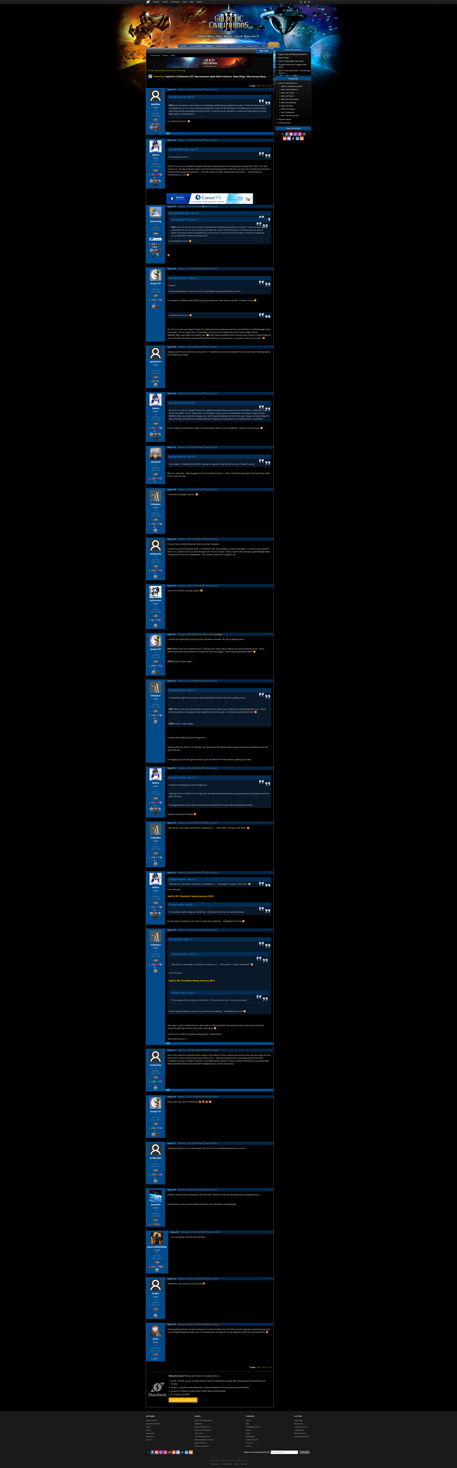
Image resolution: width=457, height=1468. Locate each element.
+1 (155, 1220)
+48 (155, 295)
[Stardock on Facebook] (287, 134)
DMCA (237, 1464)
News (185, 2)
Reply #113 (171, 768)
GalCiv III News (178, 70)
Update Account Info (301, 1436)
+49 (155, 474)
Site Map (244, 1464)
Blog (191, 2)
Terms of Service (226, 1464)
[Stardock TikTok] (293, 138)
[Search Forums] (309, 1)
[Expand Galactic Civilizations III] (277, 83)
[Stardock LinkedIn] (297, 138)
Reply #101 (171, 89)
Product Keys (299, 1430)
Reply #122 (171, 1279)
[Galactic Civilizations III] (228, 25)
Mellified (155, 104)
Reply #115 (171, 872)
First (258, 86)
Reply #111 (171, 634)
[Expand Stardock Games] (277, 119)
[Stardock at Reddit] (285, 138)
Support (199, 2)
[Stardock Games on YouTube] (291, 134)
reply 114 (191, 879)
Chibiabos (155, 504)
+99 (157, 1262)
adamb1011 (156, 361)
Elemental (198, 1424)
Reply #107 (171, 447)
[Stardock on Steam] (304, 134)
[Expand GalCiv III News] (279, 106)
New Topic (264, 50)
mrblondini (155, 553)
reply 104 (191, 402)
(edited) (219, 634)
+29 (155, 616)
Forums (248, 1446)
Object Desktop (151, 1420)
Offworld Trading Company (204, 1440)
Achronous (155, 600)
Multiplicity (150, 1436)
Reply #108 (171, 489)
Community (175, 2)
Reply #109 (171, 539)
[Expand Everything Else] (277, 123)
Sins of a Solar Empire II (203, 1430)
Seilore (155, 154)
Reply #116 (171, 930)
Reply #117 (171, 1050)
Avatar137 (155, 283)
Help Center (298, 1420)
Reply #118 (171, 1097)
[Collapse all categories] (309, 82)
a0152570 (155, 461)
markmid (155, 1204)
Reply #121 (175, 1232)
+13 (155, 377)
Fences (148, 1430)
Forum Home (155, 55)
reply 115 (188, 939)
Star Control (199, 1433)
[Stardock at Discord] (289, 138)
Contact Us (249, 1443)
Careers (248, 1430)
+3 (155, 1354)
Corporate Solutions (153, 1424)
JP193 (155, 1339)
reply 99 (190, 97)
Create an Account (300, 1427)
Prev (263, 86)
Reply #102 (171, 140)
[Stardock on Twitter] (282, 134)
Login (173, 55)
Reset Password (300, 1433)
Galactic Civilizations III (162, 70)
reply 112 (191, 777)
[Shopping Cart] (305, 1)
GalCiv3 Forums (211, 89)
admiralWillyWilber (157, 1246)
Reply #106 (171, 393)
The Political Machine (202, 1436)
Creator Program (252, 1440)
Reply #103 (171, 206)
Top (270, 89)
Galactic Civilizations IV (203, 1427)
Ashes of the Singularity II (204, 1420)
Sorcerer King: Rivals (202, 1446)
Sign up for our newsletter (256, 1452)
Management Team (253, 1427)
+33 (155, 566)
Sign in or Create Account (183, 1400)
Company (250, 1416)
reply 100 (192, 278)
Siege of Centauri (201, 1443)
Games (165, 2)
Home (149, 70)
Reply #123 (171, 1324)
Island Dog (155, 221)
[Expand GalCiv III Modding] (279, 102)
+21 (155, 120)
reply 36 (188, 904)
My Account (298, 1424)
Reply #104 (171, 269)
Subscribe (304, 1452)
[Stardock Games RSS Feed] (302, 138)
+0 (155, 1309)
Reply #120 (171, 1190)
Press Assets (250, 1436)
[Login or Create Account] (301, 1)
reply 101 (194, 149)
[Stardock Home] (148, 1)
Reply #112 (171, 681)
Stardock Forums (211, 206)
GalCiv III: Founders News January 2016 (190, 896)
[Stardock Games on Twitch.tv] (295, 134)
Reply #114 (171, 823)
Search (165, 55)
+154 (155, 170)
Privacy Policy (214, 1464)
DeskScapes (150, 1433)
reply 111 (191, 690)
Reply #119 (171, 1143)
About (248, 1420)
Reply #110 (171, 586)
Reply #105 (171, 347)
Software (156, 2)
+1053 (156, 233)
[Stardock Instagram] (300, 134)
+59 (155, 519)
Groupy (148, 1440)
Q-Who (155, 1293)
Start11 (148, 1427)
